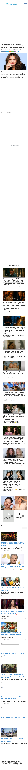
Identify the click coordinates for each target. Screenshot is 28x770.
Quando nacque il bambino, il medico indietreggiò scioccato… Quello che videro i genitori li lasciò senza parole (14, 373)
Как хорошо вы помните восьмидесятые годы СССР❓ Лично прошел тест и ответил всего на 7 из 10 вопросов (13, 740)
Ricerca (3, 525)
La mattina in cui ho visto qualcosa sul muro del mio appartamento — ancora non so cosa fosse (13, 352)
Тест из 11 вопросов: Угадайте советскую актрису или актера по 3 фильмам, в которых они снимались (13, 676)
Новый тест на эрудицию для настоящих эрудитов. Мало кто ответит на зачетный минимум (12, 544)
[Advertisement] (14, 26)
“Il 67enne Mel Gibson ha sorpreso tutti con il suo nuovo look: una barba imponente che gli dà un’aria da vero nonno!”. (14, 566)
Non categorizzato (17, 49)
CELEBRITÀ (3, 573)
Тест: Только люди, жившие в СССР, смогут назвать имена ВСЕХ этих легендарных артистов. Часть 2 (13, 589)
